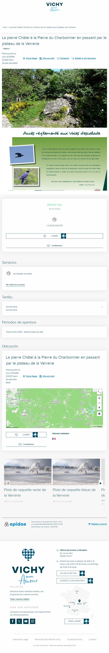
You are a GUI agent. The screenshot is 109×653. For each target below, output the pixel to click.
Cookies (92, 639)
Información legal (20, 639)
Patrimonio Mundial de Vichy (48, 639)
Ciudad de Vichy (74, 639)
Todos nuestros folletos (19, 599)
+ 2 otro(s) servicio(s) (55, 225)
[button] (72, 58)
